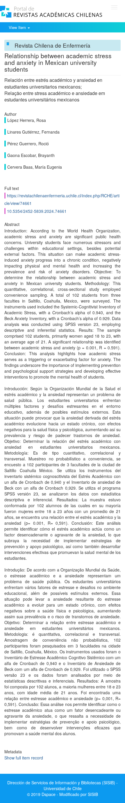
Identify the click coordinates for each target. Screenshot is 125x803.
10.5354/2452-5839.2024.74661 (37, 211)
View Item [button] (18, 27)
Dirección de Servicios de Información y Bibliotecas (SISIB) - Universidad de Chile (62, 785)
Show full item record (23, 758)
